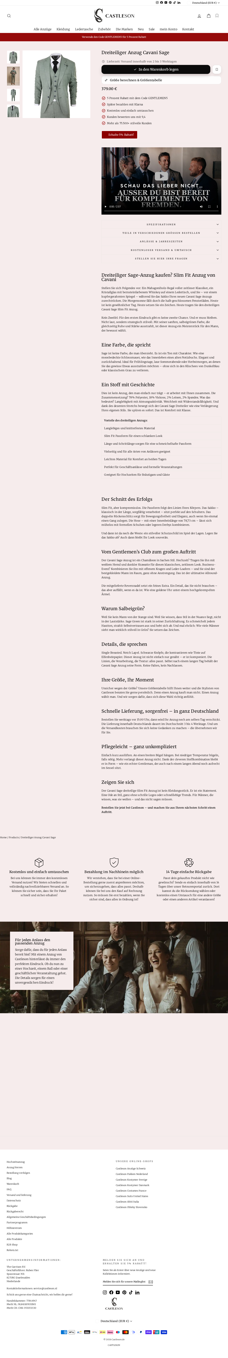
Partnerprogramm (17, 1222)
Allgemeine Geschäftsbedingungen (26, 1217)
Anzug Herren (15, 1167)
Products (14, 837)
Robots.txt (12, 1250)
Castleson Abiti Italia (127, 1201)
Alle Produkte (14, 1239)
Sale (152, 29)
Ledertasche (84, 29)
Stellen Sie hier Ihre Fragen (161, 258)
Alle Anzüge (42, 29)
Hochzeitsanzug (16, 1162)
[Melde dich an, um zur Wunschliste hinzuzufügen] (216, 69)
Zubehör (104, 29)
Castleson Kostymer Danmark (132, 1185)
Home (3, 837)
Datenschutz (14, 1200)
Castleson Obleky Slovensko (131, 1207)
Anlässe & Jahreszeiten (161, 241)
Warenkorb (13, 1184)
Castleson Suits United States (132, 1196)
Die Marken (124, 29)
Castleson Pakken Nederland (132, 1174)
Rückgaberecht (15, 1211)
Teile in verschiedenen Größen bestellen (161, 233)
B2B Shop (12, 1244)
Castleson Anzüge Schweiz (131, 1168)
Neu (141, 29)
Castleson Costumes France (131, 1190)
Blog (9, 1178)
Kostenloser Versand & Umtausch (161, 250)
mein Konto (168, 29)
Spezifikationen (161, 224)
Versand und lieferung (19, 1195)
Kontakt (188, 29)
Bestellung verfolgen (18, 1173)
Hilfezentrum (14, 1228)
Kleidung (63, 29)
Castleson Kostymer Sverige (131, 1179)
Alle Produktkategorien (20, 1233)
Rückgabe (12, 1206)
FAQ (9, 1189)
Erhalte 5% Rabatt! (121, 134)
